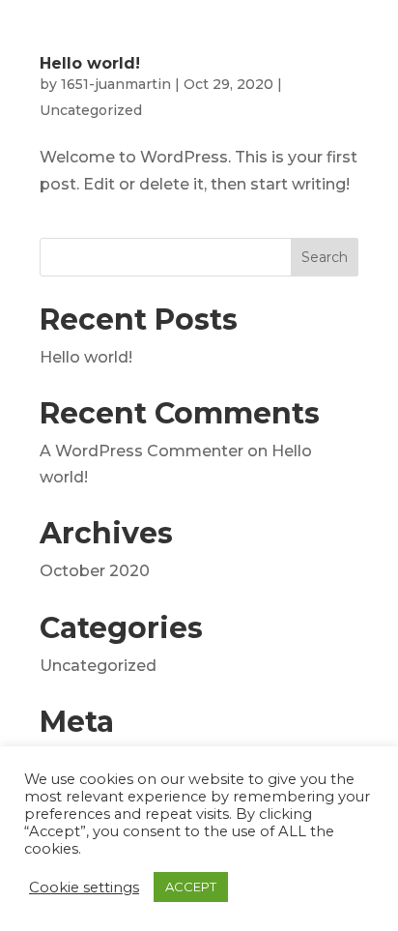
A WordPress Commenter (141, 451)
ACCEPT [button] (190, 886)
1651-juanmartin (116, 84)
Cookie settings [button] (84, 887)
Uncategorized (91, 110)
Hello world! (90, 63)
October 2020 (95, 571)
